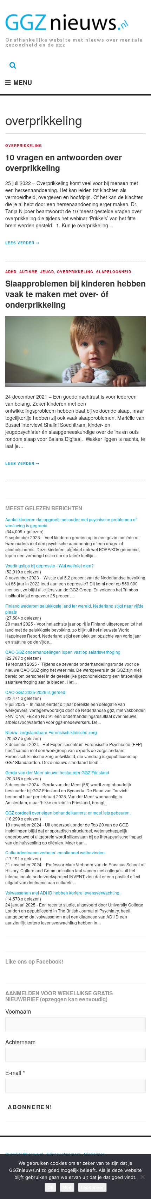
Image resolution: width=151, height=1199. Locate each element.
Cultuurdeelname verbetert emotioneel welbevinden (55, 852)
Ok (50, 1187)
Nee (67, 1187)
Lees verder (19, 242)
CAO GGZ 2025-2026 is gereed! (35, 692)
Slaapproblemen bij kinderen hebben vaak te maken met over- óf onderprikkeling (75, 293)
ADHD (11, 272)
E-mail (15, 1073)
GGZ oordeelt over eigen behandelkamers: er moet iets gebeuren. (68, 813)
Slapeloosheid (113, 272)
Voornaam (18, 1011)
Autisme (28, 272)
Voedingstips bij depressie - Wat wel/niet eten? (49, 565)
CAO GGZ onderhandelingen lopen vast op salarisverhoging (62, 652)
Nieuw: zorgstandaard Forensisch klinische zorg (51, 732)
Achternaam (20, 1042)
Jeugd (47, 272)
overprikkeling (23, 146)
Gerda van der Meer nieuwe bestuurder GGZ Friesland (57, 772)
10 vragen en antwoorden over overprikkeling (63, 162)
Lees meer (92, 1187)
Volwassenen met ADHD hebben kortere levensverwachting (62, 893)
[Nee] (142, 1176)
